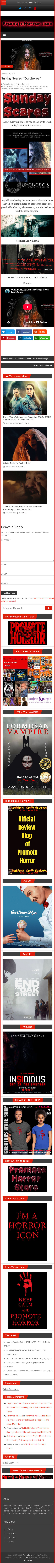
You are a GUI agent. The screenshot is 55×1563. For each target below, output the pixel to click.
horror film (14, 86)
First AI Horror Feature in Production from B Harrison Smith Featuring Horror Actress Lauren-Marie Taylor (29, 1408)
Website (4, 583)
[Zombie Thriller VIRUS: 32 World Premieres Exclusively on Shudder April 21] (25, 487)
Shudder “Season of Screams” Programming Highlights (29, 1358)
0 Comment (24, 84)
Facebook (12, 1533)
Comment (5, 540)
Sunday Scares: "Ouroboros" (33, 89)
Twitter (10, 1529)
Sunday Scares (7, 66)
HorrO (23, 423)
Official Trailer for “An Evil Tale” (16, 463)
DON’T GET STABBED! (42, 366)
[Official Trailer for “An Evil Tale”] (25, 444)
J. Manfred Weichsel (15, 1416)
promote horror (32, 86)
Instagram (12, 1537)
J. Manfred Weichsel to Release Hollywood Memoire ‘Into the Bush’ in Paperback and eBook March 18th (29, 1420)
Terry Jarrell (11, 1404)
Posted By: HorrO (8, 84)
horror (9, 86)
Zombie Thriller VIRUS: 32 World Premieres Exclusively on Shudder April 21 (22, 508)
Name (4, 565)
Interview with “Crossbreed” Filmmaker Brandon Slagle (26, 359)
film (4, 86)
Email (4, 574)
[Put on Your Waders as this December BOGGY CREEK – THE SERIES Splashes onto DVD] (25, 398)
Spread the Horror (7, 89)
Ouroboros (22, 86)
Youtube (11, 1541)
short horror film (42, 86)
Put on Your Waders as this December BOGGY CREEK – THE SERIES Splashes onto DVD (27, 418)
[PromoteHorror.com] (27, 24)
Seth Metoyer (12, 1436)
